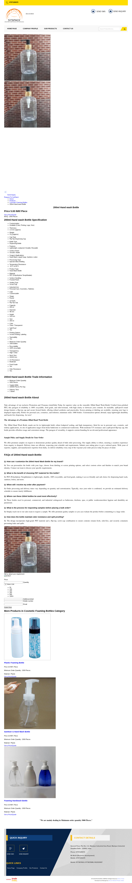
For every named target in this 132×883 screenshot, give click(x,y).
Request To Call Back (11, 197)
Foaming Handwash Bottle (15, 801)
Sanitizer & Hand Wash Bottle (17, 732)
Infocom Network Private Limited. (116, 880)
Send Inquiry (11, 195)
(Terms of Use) (120, 878)
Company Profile (30, 28)
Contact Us (68, 28)
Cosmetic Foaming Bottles (18, 202)
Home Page (12, 28)
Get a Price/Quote (10, 215)
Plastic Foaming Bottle (14, 663)
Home (11, 199)
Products (12, 201)
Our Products (50, 28)
